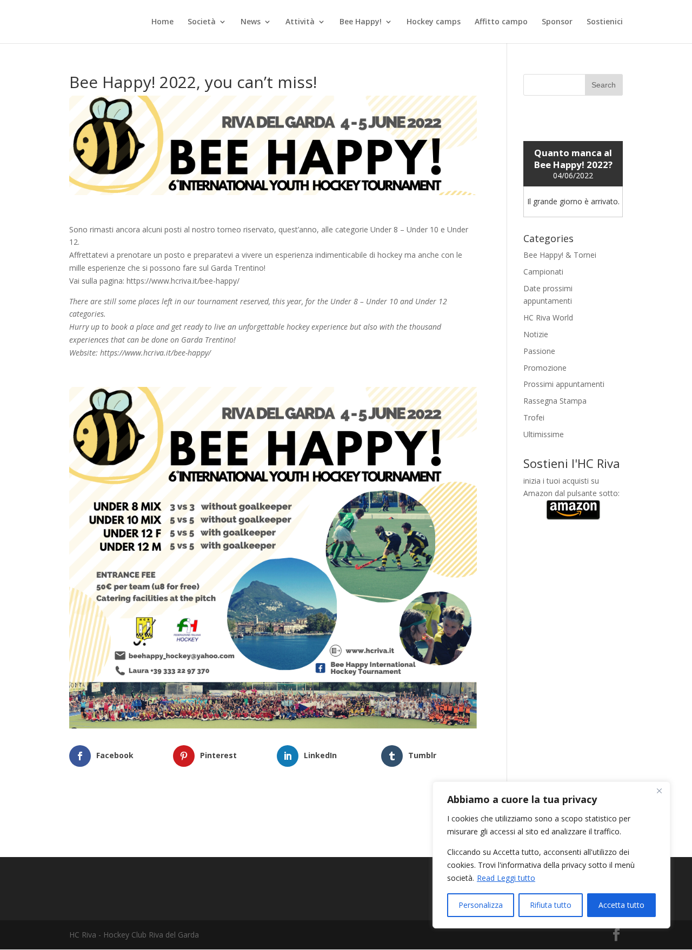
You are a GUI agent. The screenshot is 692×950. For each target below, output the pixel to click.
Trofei (533, 417)
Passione (539, 351)
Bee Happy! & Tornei (559, 255)
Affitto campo (501, 22)
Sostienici (605, 22)
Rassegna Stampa (555, 401)
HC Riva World (548, 317)
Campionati (543, 271)
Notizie (535, 334)
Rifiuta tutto (550, 905)
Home (162, 22)
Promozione (545, 368)
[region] (551, 854)
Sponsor (557, 22)
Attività (300, 22)
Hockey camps (434, 22)
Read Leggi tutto (506, 878)
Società (202, 22)
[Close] (659, 790)
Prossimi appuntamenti (563, 384)
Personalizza (480, 905)
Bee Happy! (361, 22)
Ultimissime (543, 434)
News (251, 22)
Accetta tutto (621, 905)
